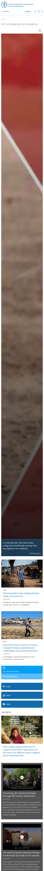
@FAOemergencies (10, 676)
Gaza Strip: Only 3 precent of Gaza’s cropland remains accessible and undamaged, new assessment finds (20, 647)
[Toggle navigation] (40, 31)
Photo (8, 695)
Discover (6, 11)
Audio (8, 686)
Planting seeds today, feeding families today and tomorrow (21, 595)
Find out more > (35, 553)
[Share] (37, 11)
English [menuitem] (28, 11)
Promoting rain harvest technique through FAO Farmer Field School (19, 794)
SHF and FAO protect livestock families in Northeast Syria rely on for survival (21, 854)
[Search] (41, 11)
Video (8, 704)
